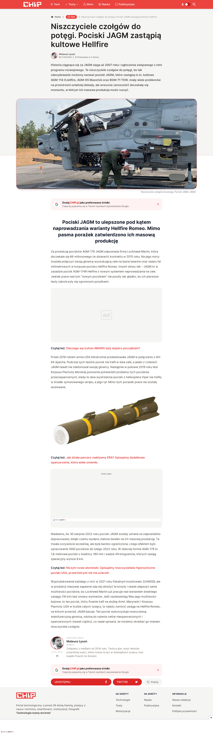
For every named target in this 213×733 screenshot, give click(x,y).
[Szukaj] (194, 4)
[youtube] (57, 656)
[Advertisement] (106, 496)
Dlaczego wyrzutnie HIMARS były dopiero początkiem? (103, 348)
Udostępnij (63, 681)
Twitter (122, 681)
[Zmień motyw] (186, 4)
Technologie (123, 699)
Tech (57, 4)
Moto (90, 4)
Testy (72, 4)
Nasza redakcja (181, 699)
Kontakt (176, 705)
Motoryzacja (123, 711)
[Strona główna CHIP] (32, 4)
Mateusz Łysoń (67, 54)
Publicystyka (127, 4)
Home (58, 16)
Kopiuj (154, 681)
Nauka (106, 4)
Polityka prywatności (184, 711)
